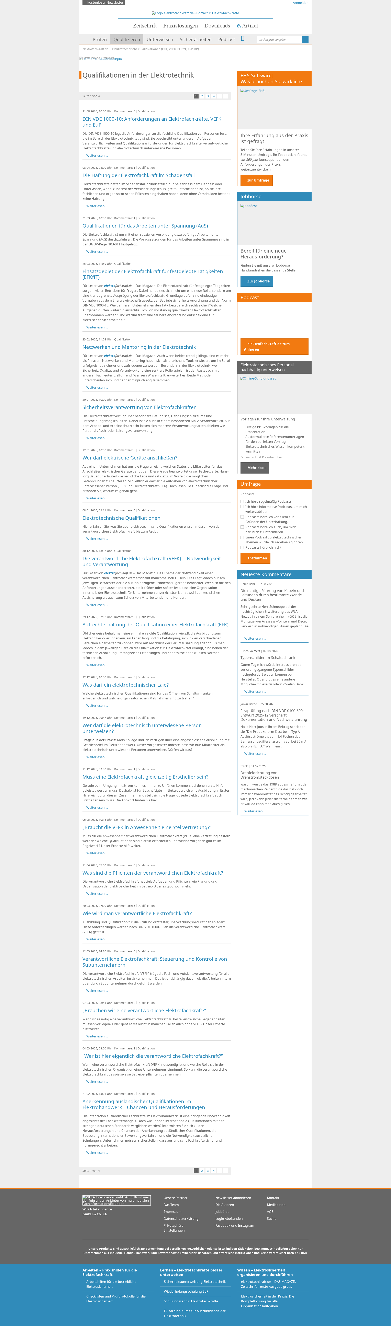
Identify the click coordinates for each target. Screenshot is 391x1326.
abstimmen (257, 558)
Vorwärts (219, 96)
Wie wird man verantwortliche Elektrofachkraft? (137, 913)
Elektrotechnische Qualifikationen (121, 517)
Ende (225, 96)
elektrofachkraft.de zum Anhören (267, 346)
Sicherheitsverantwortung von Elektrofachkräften (139, 407)
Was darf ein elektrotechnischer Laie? (125, 684)
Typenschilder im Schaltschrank (268, 657)
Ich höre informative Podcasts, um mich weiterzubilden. (276, 509)
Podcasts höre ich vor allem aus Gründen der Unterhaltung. (269, 519)
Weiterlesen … (97, 155)
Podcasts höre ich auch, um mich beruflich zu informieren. (270, 529)
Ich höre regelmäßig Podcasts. (268, 501)
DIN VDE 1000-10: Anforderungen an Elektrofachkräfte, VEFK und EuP (151, 121)
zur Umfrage (258, 180)
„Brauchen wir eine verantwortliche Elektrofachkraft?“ (144, 1010)
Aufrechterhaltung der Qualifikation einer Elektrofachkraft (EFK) (155, 624)
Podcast (250, 297)
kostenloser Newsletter (105, 2)
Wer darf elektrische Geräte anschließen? (129, 457)
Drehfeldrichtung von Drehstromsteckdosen (260, 775)
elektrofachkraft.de (95, 49)
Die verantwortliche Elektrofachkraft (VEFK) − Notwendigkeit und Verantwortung (151, 561)
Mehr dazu (256, 467)
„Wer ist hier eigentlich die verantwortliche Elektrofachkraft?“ (152, 1055)
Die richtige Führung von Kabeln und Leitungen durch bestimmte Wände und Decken (272, 595)
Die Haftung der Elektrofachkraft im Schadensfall (138, 175)
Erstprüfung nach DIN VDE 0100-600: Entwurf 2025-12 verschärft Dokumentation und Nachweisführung (274, 715)
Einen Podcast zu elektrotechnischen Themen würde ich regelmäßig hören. (274, 539)
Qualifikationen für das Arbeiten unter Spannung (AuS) (145, 225)
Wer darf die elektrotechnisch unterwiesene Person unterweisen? (142, 728)
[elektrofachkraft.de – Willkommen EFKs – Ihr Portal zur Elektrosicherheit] (195, 12)
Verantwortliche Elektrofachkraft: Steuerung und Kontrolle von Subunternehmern (154, 961)
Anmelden (301, 2)
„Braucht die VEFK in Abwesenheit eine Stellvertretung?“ (146, 827)
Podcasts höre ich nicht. (263, 547)
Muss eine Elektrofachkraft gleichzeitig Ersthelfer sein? (145, 776)
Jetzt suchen (305, 39)
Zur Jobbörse (258, 281)
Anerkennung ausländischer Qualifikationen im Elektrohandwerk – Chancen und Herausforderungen (143, 1104)
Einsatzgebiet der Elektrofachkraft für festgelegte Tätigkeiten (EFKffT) (152, 274)
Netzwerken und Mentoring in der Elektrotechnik (139, 347)
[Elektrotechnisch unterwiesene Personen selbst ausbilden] (100, 58)
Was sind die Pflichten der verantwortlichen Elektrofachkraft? (152, 872)
